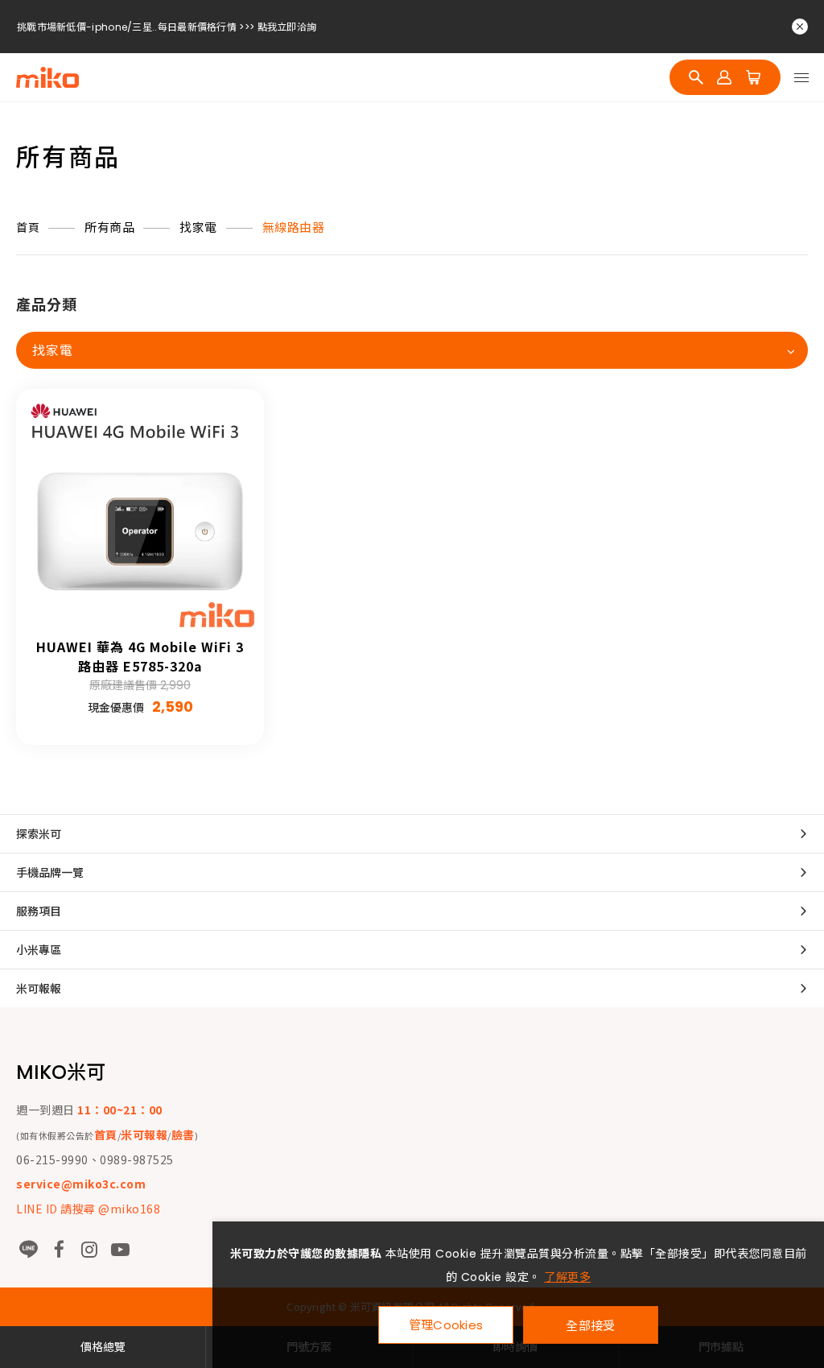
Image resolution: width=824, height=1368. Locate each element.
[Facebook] (59, 1250)
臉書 (183, 1134)
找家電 (198, 227)
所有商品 (109, 227)
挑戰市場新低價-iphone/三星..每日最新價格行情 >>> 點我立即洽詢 (166, 7)
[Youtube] (120, 1250)
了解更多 (567, 1277)
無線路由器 (293, 227)
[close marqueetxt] (800, 27)
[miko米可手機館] (47, 77)
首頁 (27, 228)
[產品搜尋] (696, 77)
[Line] (28, 1250)
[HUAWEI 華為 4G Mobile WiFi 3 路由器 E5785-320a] (140, 513)
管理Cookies (446, 1324)
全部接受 (590, 1324)
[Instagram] (89, 1250)
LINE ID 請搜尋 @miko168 (88, 1209)
